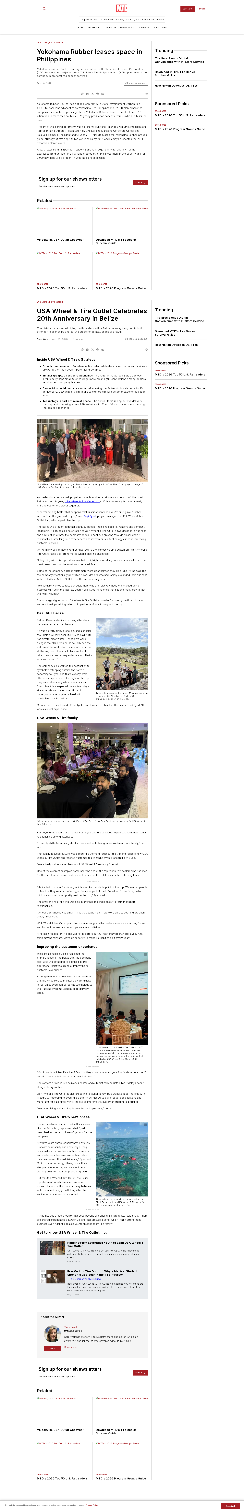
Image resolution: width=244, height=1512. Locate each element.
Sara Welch (43, 339)
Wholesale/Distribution (120, 28)
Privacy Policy (92, 1505)
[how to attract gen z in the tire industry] (52, 1276)
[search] (44, 9)
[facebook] (82, 93)
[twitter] (92, 93)
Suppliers (144, 28)
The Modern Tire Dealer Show (86, 1279)
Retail (80, 28)
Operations (160, 28)
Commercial (95, 28)
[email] (102, 93)
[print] (146, 93)
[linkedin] (87, 93)
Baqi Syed (89, 516)
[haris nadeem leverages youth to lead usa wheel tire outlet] (52, 1248)
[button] (39, 9)
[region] (122, 1506)
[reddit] (97, 93)
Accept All (230, 1506)
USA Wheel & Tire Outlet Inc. (82, 501)
